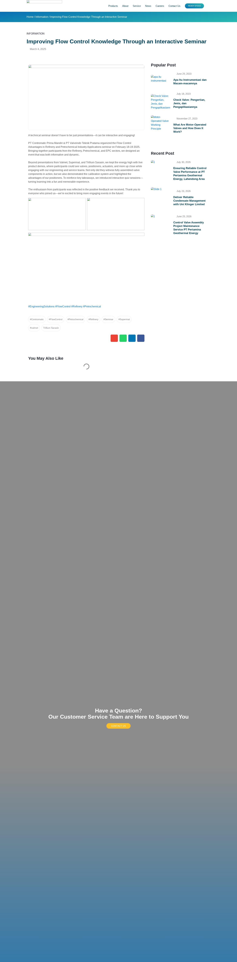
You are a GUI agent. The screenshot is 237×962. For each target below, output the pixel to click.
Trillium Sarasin (51, 328)
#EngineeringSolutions (41, 306)
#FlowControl (63, 306)
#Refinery (76, 306)
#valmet (34, 328)
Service (137, 6)
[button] (114, 338)
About (125, 6)
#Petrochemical (92, 306)
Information (41, 16)
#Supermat (124, 319)
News (148, 6)
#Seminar (108, 319)
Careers (160, 6)
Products (113, 6)
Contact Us (174, 6)
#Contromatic (37, 319)
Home (30, 16)
